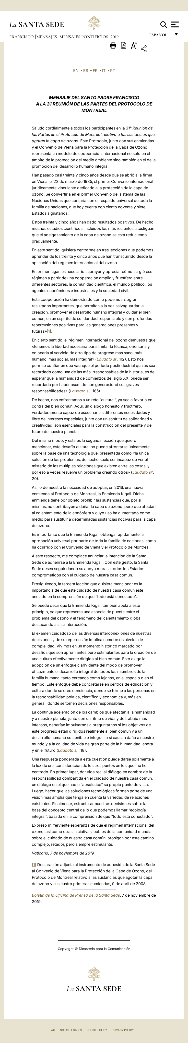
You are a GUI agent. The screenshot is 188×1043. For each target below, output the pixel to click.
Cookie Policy (97, 1030)
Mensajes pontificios (84, 36)
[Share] (159, 49)
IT (104, 70)
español (160, 36)
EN (76, 70)
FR (95, 70)
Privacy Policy (123, 1030)
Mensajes (47, 36)
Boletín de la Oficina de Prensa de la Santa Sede (76, 895)
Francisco (22, 36)
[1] (49, 331)
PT (112, 70)
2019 (115, 36)
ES (85, 70)
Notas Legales (71, 1030)
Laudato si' (107, 359)
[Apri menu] (174, 24)
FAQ (52, 1030)
